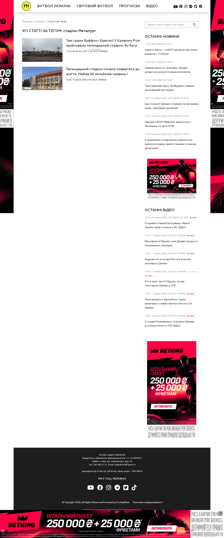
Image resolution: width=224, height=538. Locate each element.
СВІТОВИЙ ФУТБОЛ (95, 6)
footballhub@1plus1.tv (125, 465)
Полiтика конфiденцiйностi (148, 502)
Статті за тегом (57, 21)
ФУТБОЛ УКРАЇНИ (53, 6)
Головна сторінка (33, 21)
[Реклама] (112, 524)
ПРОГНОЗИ (129, 6)
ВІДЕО (152, 6)
